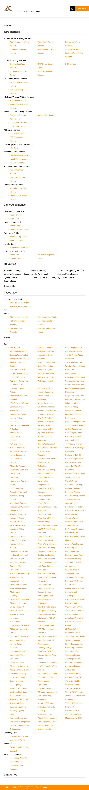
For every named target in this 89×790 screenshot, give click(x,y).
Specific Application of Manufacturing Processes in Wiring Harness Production (47, 449)
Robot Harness (15, 215)
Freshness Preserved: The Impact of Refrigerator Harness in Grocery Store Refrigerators (20, 723)
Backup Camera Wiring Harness (19, 84)
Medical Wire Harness (13, 185)
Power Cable (15, 226)
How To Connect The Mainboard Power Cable (19, 449)
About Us (9, 286)
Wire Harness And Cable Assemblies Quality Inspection (47, 321)
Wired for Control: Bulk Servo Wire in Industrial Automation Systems (46, 366)
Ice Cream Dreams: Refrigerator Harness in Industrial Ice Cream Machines (46, 353)
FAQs (6, 310)
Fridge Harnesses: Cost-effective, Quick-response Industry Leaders (75, 399)
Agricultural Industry (66, 277)
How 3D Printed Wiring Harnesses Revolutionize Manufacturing (47, 577)
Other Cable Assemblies (14, 251)
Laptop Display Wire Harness (17, 179)
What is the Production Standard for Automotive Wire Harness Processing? (19, 471)
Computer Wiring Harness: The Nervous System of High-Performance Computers (74, 523)
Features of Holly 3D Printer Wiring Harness (74, 457)
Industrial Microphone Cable (46, 256)
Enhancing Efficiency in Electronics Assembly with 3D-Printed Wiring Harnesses (74, 353)
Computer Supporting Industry (71, 270)
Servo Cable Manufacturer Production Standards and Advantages (74, 590)
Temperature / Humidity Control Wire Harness (18, 124)
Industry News (10, 744)
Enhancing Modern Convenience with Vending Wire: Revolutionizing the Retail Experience (47, 503)
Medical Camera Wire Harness (18, 190)
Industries (10, 263)
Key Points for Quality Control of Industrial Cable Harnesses (18, 677)
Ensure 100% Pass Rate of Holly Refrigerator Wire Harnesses (75, 388)
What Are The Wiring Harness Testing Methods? (18, 418)
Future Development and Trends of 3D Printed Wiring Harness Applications (47, 679)
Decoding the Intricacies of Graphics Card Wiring (47, 609)
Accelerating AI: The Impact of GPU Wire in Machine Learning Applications (46, 434)
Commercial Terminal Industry (43, 277)
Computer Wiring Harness (15, 60)
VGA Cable (14, 148)
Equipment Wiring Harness (15, 79)
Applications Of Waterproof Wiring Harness (16, 436)
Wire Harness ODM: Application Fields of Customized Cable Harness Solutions (73, 679)
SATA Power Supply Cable (45, 66)
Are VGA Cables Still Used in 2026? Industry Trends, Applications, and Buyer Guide (75, 693)
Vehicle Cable (10, 244)
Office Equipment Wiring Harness (18, 144)
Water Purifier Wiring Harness (45, 44)
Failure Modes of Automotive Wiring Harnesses (17, 614)
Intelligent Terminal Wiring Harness (19, 97)
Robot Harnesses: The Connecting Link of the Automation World (74, 647)
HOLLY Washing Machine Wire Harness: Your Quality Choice (75, 499)
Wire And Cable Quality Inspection (47, 330)
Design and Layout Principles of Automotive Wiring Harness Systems (19, 666)
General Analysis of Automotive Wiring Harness (17, 529)
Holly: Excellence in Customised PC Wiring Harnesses (74, 466)
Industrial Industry (38, 270)
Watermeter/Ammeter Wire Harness (18, 117)
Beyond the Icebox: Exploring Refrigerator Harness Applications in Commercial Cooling (47, 408)
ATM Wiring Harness (18, 101)
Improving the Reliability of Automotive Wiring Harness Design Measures (19, 642)
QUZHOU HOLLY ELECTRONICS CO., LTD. (21, 787)
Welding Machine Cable (19, 229)
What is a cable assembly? (15, 594)
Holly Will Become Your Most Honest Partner (19, 738)
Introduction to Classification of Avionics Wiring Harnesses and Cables (19, 627)
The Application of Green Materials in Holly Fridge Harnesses (74, 447)
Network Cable (15, 258)
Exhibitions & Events (12, 755)
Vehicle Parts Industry (40, 274)
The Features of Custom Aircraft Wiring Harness (19, 157)
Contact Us (10, 774)
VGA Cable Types (16, 444)
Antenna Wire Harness (46, 115)
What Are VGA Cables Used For (18, 397)
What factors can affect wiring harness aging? (18, 586)
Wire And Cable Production (16, 330)
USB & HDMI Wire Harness (45, 73)
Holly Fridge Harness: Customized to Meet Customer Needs (73, 436)
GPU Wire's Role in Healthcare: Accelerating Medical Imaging (47, 421)
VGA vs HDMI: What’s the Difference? (75, 705)
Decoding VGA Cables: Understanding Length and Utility (46, 707)
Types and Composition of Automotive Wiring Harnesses (19, 655)
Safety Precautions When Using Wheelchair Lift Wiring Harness (47, 640)
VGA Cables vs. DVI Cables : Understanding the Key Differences (19, 373)
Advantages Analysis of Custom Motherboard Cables (74, 621)
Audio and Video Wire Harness (17, 166)
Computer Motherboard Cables (18, 73)
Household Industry (12, 270)
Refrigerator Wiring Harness (72, 44)
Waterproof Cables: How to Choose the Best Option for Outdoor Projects (19, 386)
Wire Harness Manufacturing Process (18, 349)
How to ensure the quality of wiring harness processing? (19, 577)
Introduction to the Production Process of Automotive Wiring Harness (18, 493)
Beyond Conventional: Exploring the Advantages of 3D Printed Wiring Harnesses (47, 564)
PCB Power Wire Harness (16, 139)
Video (6, 314)
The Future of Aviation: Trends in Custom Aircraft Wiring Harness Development (75, 367)
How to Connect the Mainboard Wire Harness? (17, 458)
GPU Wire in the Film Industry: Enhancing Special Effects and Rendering (46, 393)
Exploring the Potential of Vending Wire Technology (75, 379)
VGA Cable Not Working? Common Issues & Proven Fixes (19, 407)
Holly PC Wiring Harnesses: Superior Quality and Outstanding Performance (74, 412)
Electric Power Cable (13, 222)
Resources (10, 292)
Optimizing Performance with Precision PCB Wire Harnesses (47, 618)
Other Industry (10, 281)
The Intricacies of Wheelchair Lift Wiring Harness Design (46, 518)
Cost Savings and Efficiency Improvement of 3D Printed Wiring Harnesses (47, 693)
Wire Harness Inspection (19, 317)
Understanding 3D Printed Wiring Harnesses (47, 716)
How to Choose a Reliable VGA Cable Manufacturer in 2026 (73, 714)
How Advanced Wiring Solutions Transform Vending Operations (46, 473)
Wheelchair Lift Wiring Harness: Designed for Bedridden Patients (74, 488)
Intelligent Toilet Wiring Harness (74, 55)
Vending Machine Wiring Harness (19, 106)
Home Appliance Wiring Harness (18, 38)
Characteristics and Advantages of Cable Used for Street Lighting (74, 658)
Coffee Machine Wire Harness (18, 51)
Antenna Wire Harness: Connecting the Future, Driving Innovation (74, 547)
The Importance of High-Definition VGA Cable (74, 579)
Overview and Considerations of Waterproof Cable (72, 569)
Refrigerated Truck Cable (19, 248)
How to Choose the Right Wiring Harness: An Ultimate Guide (75, 477)
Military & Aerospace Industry (16, 274)
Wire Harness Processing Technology (19, 427)
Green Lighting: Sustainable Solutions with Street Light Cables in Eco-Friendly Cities (19, 690)
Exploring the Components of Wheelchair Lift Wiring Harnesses (46, 486)
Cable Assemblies (15, 204)
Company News (10, 733)
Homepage (82, 8)
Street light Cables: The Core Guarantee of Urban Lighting (75, 536)
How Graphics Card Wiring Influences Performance (45, 599)
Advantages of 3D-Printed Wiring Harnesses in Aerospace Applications (47, 725)
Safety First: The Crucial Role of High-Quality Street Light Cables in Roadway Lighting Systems (19, 707)
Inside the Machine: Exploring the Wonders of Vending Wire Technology (47, 540)
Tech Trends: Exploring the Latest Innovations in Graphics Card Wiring (47, 551)
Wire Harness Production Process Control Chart (19, 304)
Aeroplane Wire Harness (14, 152)
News (7, 337)
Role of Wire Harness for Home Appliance (74, 601)
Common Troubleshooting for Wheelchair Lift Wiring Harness (48, 666)
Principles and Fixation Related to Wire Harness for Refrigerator (74, 510)
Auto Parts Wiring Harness (16, 172)
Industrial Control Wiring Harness (18, 112)
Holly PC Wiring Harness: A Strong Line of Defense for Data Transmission (75, 425)
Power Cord (14, 255)
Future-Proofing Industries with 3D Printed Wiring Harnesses (48, 529)
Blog (5, 344)
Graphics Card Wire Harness (17, 66)
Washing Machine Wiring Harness (19, 44)
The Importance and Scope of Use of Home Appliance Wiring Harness (18, 542)
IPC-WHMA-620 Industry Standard (19, 749)
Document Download (13, 299)
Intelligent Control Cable (14, 211)
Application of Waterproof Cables (19, 483)
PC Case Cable (71, 64)
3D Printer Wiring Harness (16, 91)
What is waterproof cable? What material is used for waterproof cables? (20, 603)
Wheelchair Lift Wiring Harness (18, 197)
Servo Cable (14, 219)
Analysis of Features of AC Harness (74, 668)
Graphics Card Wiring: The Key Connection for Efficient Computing (74, 610)
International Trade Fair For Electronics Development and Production (19, 763)
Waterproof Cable (11, 233)
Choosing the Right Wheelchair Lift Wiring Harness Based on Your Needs (47, 653)
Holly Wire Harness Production (17, 323)
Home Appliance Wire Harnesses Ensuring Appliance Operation (73, 558)
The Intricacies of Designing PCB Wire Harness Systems (46, 588)
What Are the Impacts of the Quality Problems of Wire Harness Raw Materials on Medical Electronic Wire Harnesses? (19, 560)
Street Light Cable (17, 240)
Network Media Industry (68, 274)
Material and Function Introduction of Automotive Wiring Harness (20, 507)
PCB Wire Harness (12, 130)
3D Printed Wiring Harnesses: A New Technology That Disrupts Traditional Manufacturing (75, 634)
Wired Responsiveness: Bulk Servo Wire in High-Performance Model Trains (47, 379)
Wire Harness (12, 31)
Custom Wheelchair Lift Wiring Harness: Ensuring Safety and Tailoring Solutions (19, 360)
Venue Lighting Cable (18, 237)
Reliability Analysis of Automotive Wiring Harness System (18, 518)
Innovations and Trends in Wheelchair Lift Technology (47, 462)
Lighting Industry (11, 277)
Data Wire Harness (17, 133)
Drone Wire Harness (17, 163)
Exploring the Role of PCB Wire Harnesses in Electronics (47, 629)
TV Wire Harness (72, 49)
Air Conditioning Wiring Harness (46, 51)
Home (7, 25)
